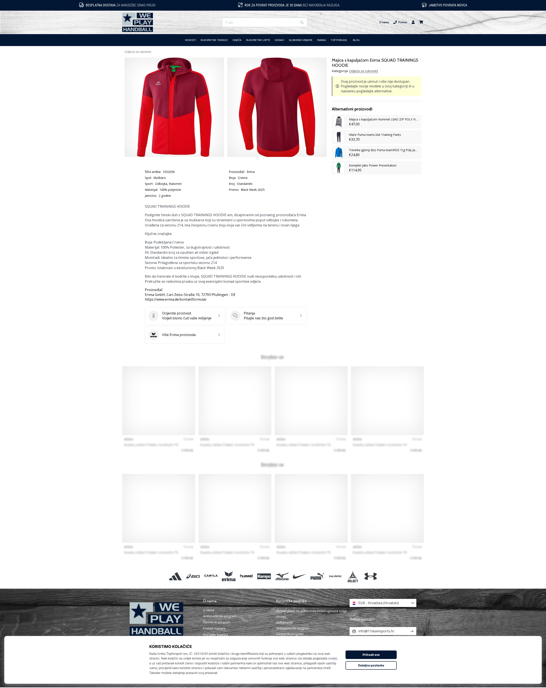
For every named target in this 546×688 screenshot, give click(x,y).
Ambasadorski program (219, 616)
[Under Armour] (370, 576)
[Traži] (302, 22)
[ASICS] (193, 576)
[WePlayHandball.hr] (163, 619)
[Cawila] (211, 576)
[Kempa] (264, 576)
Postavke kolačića (215, 634)
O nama (384, 22)
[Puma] (317, 576)
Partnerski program (216, 622)
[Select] (353, 576)
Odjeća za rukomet (138, 52)
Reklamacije (284, 622)
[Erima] (228, 576)
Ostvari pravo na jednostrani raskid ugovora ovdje (311, 611)
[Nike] (299, 576)
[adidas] (175, 576)
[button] (294, 22)
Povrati (281, 617)
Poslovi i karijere (214, 628)
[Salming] (335, 576)
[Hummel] (246, 576)
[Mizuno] (282, 576)
